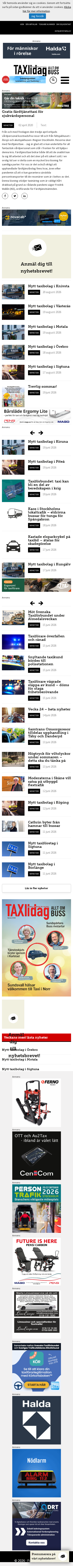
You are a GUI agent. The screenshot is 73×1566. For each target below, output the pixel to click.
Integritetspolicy (63, 31)
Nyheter (8, 125)
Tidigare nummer (47, 24)
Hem (22, 24)
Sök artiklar (31, 24)
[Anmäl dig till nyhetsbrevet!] (13, 1014)
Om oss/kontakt (63, 24)
